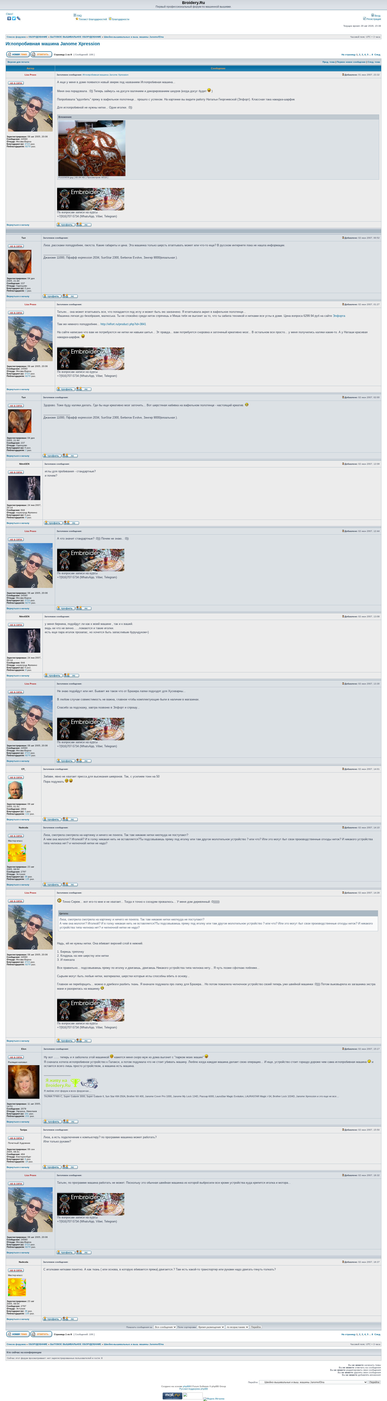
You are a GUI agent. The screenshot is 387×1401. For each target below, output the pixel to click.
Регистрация (373, 19)
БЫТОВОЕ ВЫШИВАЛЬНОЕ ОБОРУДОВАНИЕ (75, 37)
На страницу (349, 54)
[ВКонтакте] (9, 18)
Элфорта (339, 315)
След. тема (374, 62)
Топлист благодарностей (93, 19)
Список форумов (16, 37)
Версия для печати (18, 62)
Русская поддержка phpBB (193, 1389)
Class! (9, 14)
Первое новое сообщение (351, 62)
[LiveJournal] (18, 18)
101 (27, 1113)
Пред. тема (328, 62)
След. (377, 54)
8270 (28, 146)
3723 (27, 144)
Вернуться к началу (18, 225)
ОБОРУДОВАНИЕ (37, 37)
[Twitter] (14, 18)
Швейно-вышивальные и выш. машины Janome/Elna (134, 37)
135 (27, 879)
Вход (377, 15)
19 (26, 1161)
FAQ (79, 15)
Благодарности (120, 19)
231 (27, 1116)
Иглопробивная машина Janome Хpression (53, 43)
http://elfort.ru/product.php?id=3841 (123, 324)
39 (26, 876)
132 (27, 814)
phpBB (186, 1386)
